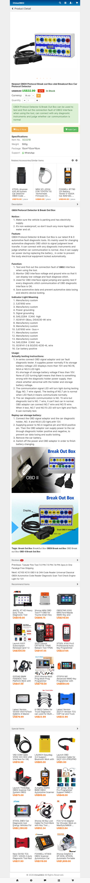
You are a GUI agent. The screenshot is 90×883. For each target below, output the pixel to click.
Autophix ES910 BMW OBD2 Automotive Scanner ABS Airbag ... (44, 791)
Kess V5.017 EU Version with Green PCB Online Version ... (20, 192)
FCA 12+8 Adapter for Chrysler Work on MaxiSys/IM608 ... (66, 823)
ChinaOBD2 (39, 875)
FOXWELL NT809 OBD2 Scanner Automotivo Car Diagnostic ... (43, 857)
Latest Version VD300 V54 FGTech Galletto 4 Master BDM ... (22, 712)
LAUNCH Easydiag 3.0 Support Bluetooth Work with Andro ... (44, 758)
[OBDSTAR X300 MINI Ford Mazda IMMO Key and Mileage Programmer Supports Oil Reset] (66, 599)
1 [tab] (37, 78)
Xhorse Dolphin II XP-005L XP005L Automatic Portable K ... (66, 857)
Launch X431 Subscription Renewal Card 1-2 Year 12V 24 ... (21, 646)
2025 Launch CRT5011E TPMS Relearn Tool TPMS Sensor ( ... (44, 646)
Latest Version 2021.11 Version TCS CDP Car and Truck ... (66, 712)
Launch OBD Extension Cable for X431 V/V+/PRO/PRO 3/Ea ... (66, 758)
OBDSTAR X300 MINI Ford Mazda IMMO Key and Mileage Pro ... (65, 613)
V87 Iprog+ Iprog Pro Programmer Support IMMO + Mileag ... (65, 791)
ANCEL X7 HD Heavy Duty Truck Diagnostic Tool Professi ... (22, 613)
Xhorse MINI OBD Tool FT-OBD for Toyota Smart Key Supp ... (43, 613)
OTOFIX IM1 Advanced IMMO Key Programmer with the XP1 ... (66, 679)
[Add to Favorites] (38, 96)
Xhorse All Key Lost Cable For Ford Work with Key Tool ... (44, 823)
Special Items (18, 728)
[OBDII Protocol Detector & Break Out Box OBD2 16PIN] (45, 175)
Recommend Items (21, 584)
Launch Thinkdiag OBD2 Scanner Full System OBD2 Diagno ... (21, 791)
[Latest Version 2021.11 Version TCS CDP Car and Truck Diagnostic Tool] (66, 698)
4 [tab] (47, 78)
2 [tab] (40, 78)
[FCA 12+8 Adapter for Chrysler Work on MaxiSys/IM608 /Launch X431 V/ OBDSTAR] (66, 809)
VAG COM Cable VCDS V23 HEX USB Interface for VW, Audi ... (22, 758)
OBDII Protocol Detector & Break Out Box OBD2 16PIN (44, 192)
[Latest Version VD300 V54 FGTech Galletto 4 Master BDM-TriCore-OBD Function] (22, 698)
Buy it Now (20, 129)
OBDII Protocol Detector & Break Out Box (67, 191)
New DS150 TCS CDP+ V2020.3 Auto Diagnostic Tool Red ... (22, 857)
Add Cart (72, 129)
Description (17, 204)
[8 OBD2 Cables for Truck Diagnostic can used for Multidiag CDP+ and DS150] (44, 698)
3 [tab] (44, 78)
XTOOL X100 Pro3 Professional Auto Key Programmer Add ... (65, 646)
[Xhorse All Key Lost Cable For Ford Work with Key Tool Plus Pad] (44, 809)
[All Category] (60, 3)
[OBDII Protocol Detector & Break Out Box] (68, 175)
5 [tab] (50, 78)
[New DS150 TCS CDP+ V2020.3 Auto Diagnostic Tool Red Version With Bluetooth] (22, 842)
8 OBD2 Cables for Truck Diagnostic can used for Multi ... (44, 711)
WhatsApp (29, 153)
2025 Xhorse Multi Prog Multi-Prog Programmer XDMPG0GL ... (43, 679)
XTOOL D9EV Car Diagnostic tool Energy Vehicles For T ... (22, 824)
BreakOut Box (39, 548)
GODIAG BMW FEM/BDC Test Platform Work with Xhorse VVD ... (22, 679)
